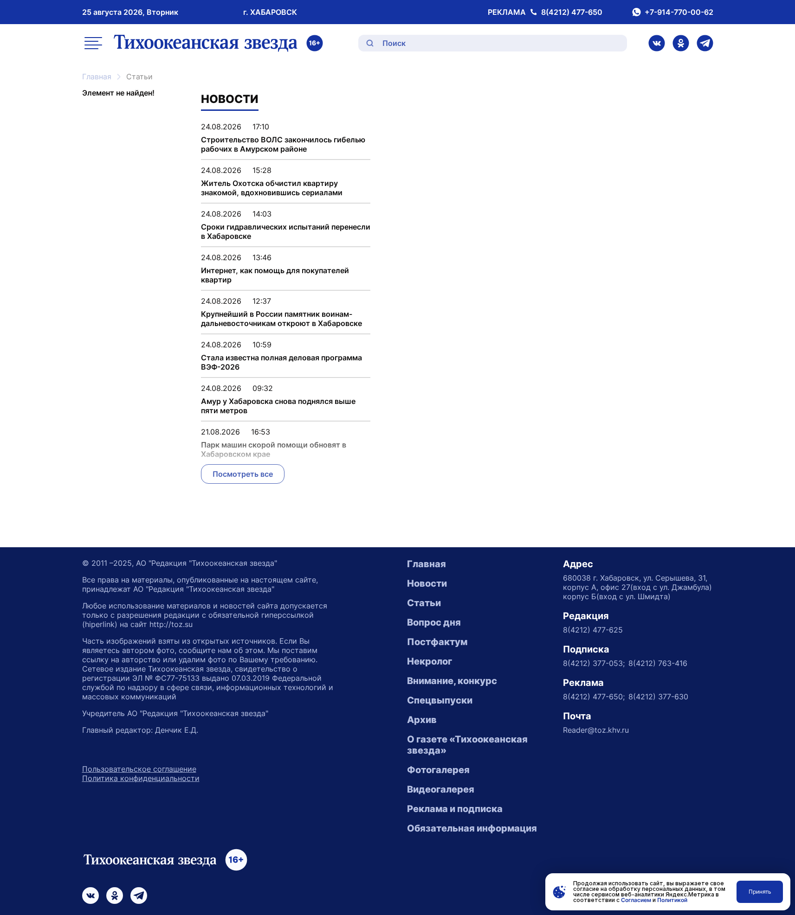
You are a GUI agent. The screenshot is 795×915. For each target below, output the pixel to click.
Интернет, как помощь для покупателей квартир (275, 275)
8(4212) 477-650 (571, 12)
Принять (760, 891)
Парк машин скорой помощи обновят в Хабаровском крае (273, 449)
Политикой (672, 899)
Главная (96, 76)
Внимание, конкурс (452, 680)
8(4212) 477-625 (593, 629)
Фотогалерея (438, 769)
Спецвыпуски (439, 700)
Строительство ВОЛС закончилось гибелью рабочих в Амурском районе (283, 144)
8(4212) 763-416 (657, 663)
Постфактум (437, 641)
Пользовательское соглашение (139, 769)
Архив (422, 719)
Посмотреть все (243, 474)
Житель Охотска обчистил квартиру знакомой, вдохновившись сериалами (272, 188)
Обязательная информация (472, 828)
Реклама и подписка (455, 808)
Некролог (429, 661)
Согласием (636, 899)
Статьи (424, 602)
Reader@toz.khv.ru (596, 730)
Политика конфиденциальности (141, 778)
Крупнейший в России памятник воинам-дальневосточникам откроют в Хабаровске (281, 318)
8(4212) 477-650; (594, 696)
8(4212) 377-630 (658, 696)
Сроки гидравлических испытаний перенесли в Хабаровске (285, 231)
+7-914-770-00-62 (679, 12)
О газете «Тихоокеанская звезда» (467, 745)
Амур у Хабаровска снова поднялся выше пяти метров (278, 406)
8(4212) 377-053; (594, 663)
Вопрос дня (434, 622)
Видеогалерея (440, 789)
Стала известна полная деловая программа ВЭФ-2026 (281, 362)
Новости (427, 583)
